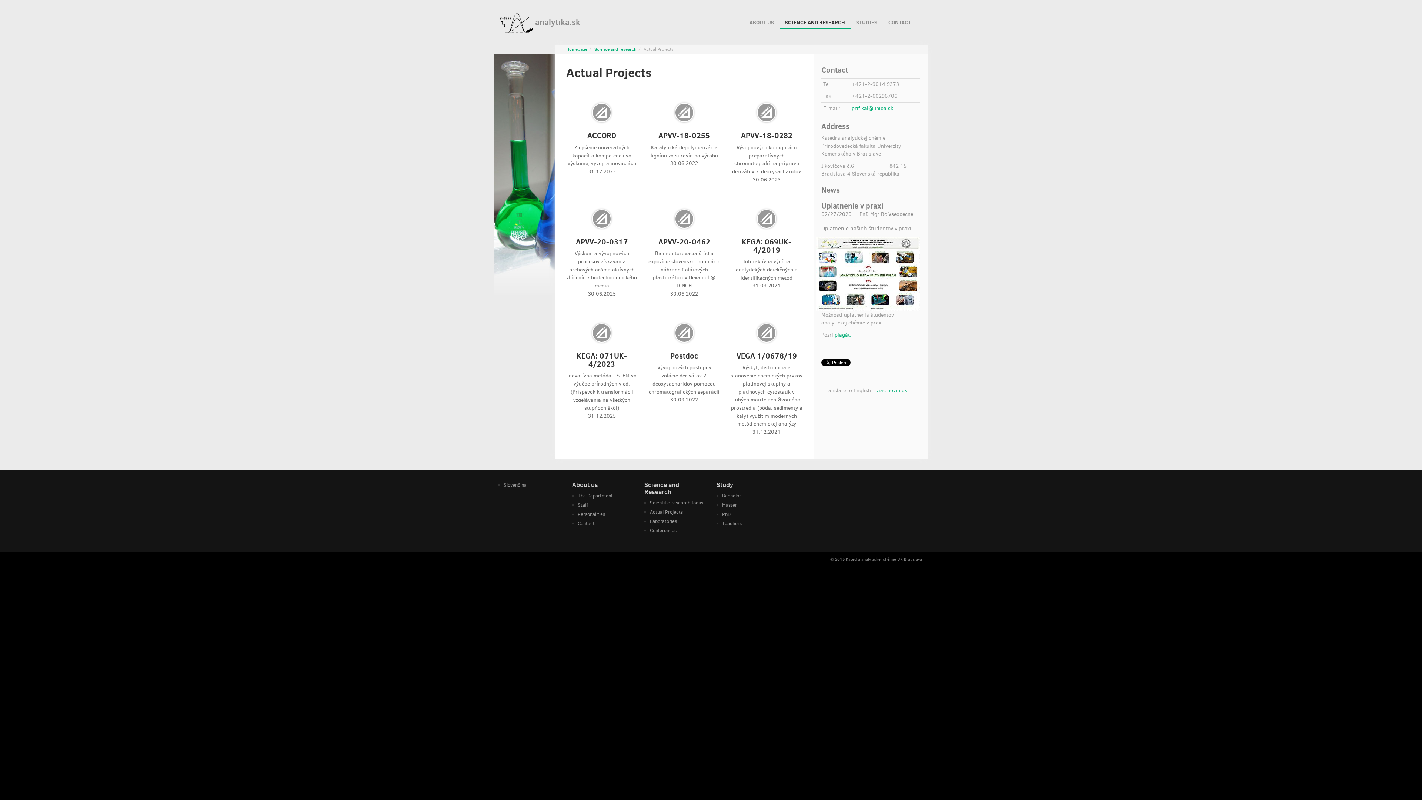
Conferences (663, 530)
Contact (899, 22)
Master (729, 505)
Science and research (815, 22)
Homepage (576, 49)
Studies (866, 22)
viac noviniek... (893, 390)
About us (762, 22)
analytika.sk (556, 22)
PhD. (727, 514)
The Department (595, 496)
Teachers (732, 523)
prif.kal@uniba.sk (872, 108)
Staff (583, 505)
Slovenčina (515, 485)
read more (602, 140)
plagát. (843, 335)
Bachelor (731, 496)
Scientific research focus (676, 503)
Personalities (591, 514)
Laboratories (663, 521)
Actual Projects (666, 512)
